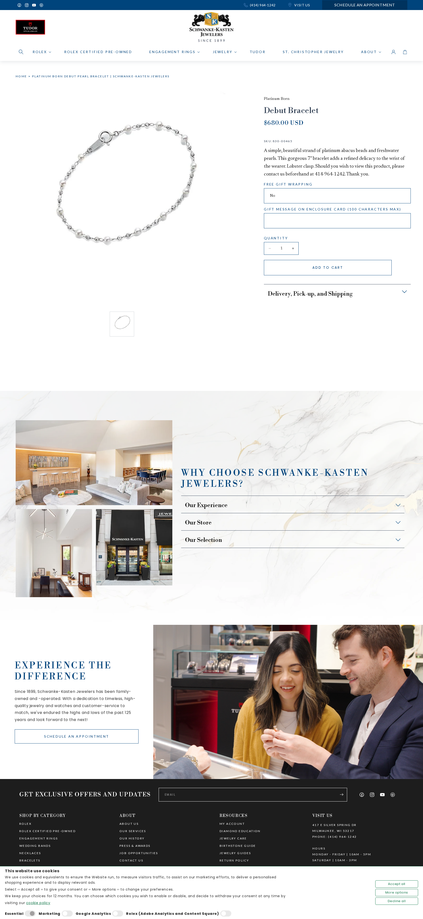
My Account (232, 824)
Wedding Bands (35, 846)
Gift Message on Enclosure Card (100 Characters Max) (332, 209)
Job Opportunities (138, 853)
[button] (21, 52)
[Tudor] (30, 28)
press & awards (135, 846)
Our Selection (203, 540)
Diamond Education (240, 831)
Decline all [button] (397, 901)
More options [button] (396, 892)
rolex (25, 824)
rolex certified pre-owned (47, 831)
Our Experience (206, 505)
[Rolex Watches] (386, 28)
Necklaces (30, 853)
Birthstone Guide (238, 846)
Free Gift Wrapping (288, 184)
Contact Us (131, 860)
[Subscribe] (341, 795)
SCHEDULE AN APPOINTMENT (76, 736)
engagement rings (38, 838)
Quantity (276, 238)
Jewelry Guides (235, 853)
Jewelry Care (233, 838)
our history (131, 838)
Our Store (198, 522)
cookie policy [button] (38, 902)
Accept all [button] (396, 884)
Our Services (132, 831)
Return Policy (234, 860)
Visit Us (302, 5)
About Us (129, 824)
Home (21, 76)
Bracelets (29, 860)
